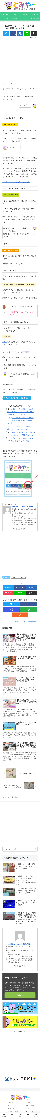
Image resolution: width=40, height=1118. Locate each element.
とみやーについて (11, 1108)
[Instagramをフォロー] (19, 529)
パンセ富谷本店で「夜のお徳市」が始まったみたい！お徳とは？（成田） (20, 420)
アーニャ (7, 336)
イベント (11, 1105)
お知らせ (6, 577)
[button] (35, 849)
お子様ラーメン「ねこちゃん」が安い (16, 182)
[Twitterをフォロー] (13, 529)
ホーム (11, 1102)
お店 (29, 1102)
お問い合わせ (29, 1111)
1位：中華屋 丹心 (10, 124)
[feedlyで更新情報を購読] (22, 529)
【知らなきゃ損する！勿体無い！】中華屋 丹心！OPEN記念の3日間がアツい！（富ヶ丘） (20, 411)
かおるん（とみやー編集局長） (23, 506)
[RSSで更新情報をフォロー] (24, 529)
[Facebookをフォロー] (16, 529)
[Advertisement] (20, 60)
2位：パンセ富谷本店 (11, 195)
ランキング (16, 577)
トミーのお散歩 (29, 1105)
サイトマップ (29, 1108)
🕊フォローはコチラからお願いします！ (17, 398)
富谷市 (24, 577)
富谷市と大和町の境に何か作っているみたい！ (19, 284)
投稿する (20, 995)
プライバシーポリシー (11, 1111)
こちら (4, 342)
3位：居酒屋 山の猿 (11, 250)
